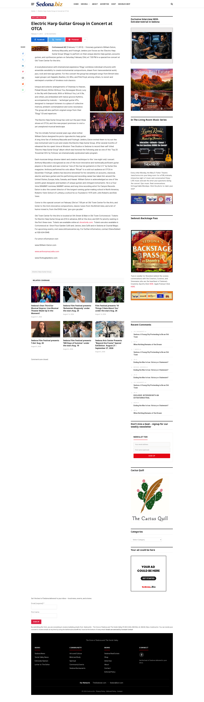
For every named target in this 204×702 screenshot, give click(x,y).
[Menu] (32, 4)
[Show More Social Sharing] (85, 39)
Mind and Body (75, 657)
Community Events (77, 665)
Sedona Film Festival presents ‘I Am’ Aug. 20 (45, 341)
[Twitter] (23, 59)
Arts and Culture (38, 17)
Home (76, 4)
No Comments (51, 34)
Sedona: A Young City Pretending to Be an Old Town (151, 335)
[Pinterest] (23, 71)
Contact (107, 668)
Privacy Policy (100, 691)
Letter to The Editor (42, 665)
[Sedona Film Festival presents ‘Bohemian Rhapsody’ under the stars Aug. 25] (77, 294)
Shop (113, 4)
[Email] (23, 77)
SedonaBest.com (116, 683)
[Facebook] (23, 53)
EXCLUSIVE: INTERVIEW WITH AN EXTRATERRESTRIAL (146, 396)
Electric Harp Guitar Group (41, 272)
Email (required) (37, 603)
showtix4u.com (86, 222)
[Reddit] (23, 83)
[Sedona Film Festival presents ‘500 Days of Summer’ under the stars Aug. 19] (77, 329)
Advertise (104, 4)
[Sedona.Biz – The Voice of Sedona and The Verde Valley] (49, 4)
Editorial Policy (109, 672)
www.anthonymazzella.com (47, 251)
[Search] (171, 4)
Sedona (84, 4)
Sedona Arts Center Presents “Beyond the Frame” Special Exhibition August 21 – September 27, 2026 (108, 344)
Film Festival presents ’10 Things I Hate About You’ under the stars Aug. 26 (107, 308)
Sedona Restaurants (77, 668)
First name (35, 612)
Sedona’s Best (124, 4)
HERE (151, 284)
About (95, 4)
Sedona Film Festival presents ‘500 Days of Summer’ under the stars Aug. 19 (77, 343)
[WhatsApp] (23, 89)
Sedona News (40, 653)
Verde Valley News (42, 657)
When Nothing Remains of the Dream (148, 344)
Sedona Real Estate (111, 653)
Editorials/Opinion (41, 661)
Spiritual (73, 661)
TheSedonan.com (99, 683)
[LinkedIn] (23, 65)
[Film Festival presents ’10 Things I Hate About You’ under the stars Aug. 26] (109, 294)
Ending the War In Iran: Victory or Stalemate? (151, 362)
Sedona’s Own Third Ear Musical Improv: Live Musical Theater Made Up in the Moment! (44, 309)
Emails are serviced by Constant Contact (119, 629)
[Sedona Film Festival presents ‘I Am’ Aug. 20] (45, 329)
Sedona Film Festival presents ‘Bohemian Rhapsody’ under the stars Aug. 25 (77, 308)
